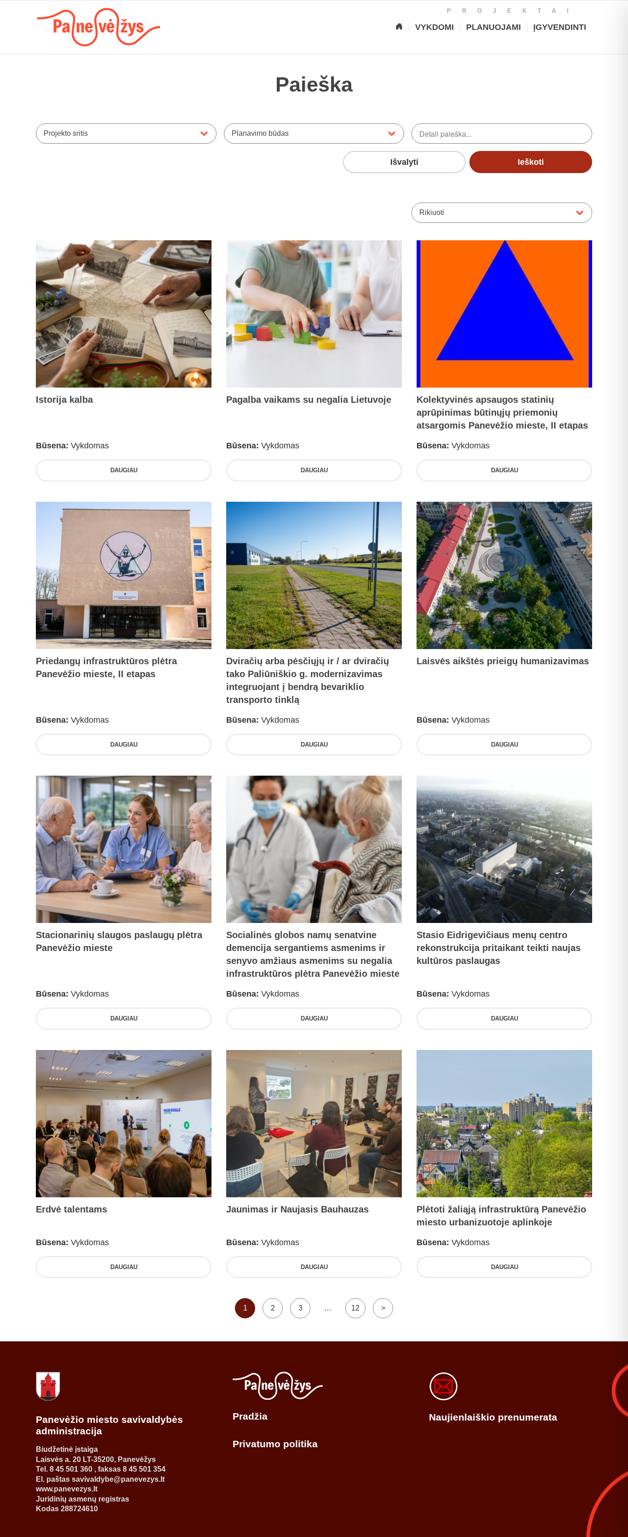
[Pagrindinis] (399, 27)
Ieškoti (531, 162)
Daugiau (123, 470)
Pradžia (250, 1416)
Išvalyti (404, 162)
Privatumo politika (275, 1443)
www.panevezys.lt (66, 1489)
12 (355, 1308)
